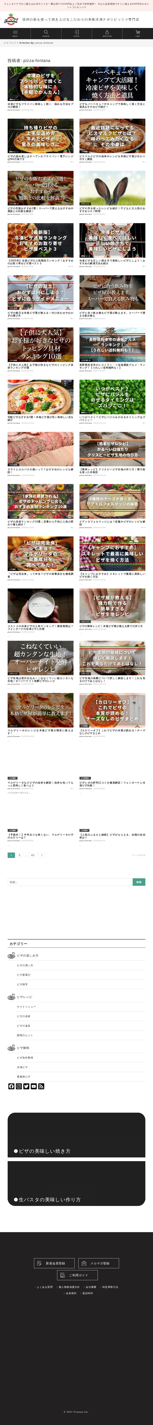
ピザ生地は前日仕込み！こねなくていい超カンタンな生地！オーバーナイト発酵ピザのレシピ (41, 679)
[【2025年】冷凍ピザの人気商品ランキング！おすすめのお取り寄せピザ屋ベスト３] (41, 225)
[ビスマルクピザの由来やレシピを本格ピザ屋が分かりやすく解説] (112, 120)
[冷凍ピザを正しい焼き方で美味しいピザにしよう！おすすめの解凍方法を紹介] (112, 225)
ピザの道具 (85, 569)
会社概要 (91, 1294)
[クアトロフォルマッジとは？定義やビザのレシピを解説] (112, 486)
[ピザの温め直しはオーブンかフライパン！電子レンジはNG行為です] (41, 120)
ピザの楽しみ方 (86, 99)
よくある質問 (45, 1294)
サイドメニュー (86, 308)
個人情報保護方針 (69, 1294)
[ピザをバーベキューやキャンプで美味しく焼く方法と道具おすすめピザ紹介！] (112, 68)
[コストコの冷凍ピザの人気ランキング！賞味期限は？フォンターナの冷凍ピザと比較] (41, 590)
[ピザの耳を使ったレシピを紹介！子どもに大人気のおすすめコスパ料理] (112, 173)
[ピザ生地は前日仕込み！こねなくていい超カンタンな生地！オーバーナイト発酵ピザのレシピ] (41, 643)
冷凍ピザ (22, 1074)
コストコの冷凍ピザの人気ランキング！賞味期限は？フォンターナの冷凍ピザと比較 (41, 627)
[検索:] (76, 883)
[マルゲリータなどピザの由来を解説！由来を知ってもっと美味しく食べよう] (41, 747)
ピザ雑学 (13, 569)
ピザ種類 (84, 152)
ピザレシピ (85, 204)
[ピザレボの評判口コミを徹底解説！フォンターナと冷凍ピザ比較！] (112, 747)
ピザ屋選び (13, 256)
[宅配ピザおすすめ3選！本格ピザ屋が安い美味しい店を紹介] (41, 381)
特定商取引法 (110, 1294)
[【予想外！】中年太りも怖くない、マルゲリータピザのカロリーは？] (41, 799)
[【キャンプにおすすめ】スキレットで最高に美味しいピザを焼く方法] (112, 538)
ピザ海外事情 (25, 1064)
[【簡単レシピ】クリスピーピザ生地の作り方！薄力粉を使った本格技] (112, 434)
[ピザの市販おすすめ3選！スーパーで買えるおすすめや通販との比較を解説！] (41, 173)
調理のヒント (14, 99)
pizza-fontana (44, 43)
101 (72, 266)
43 (33, 855)
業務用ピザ (24, 1083)
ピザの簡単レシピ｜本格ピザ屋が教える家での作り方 (111, 626)
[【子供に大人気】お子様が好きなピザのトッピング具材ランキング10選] (41, 329)
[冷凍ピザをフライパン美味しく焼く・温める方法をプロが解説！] (41, 68)
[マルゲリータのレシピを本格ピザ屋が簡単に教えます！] (41, 695)
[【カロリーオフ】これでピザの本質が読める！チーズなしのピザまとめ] (112, 695)
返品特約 (87, 1300)
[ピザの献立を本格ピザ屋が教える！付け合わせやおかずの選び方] (41, 277)
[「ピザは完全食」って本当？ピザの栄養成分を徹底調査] (41, 538)
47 (144, 527)
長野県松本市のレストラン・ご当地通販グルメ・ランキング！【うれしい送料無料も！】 (112, 366)
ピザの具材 (13, 308)
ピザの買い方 (14, 204)
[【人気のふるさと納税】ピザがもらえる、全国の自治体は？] (112, 799)
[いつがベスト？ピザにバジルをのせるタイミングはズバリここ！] (112, 381)
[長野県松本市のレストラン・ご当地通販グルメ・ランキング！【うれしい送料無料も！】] (112, 329)
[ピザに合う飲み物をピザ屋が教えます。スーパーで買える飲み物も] (112, 277)
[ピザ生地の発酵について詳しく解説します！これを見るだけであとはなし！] (112, 643)
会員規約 (71, 1300)
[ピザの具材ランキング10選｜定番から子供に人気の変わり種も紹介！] (41, 486)
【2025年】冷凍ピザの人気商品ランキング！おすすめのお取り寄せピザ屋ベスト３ (41, 262)
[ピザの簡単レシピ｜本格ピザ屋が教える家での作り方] (112, 590)
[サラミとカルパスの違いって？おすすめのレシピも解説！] (41, 434)
